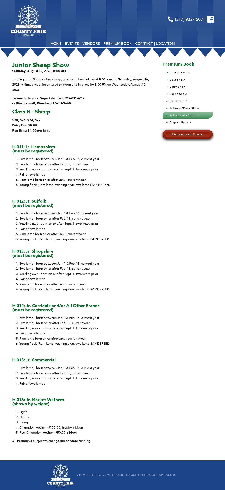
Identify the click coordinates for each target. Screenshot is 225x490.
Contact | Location (155, 43)
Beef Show (177, 79)
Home (56, 43)
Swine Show (178, 101)
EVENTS (72, 43)
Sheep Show (178, 93)
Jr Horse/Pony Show (184, 108)
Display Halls (179, 122)
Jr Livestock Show (183, 115)
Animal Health (180, 72)
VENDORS (91, 43)
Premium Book (118, 43)
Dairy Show (178, 86)
